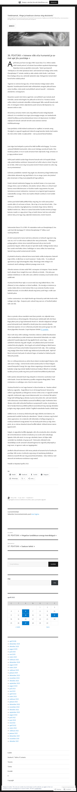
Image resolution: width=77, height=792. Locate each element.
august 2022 (13, 715)
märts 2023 (13, 696)
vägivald (43, 499)
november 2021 (14, 738)
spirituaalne (38, 499)
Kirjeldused (29, 497)
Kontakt (10, 771)
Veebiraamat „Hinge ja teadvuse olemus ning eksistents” (30, 15)
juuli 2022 (12, 717)
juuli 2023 (12, 688)
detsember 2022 (14, 704)
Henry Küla (13, 497)
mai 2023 (12, 691)
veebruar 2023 (14, 699)
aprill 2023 (12, 694)
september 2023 (14, 683)
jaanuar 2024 (13, 673)
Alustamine (54, 2)
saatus (33, 499)
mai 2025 (12, 654)
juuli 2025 (12, 652)
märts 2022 (13, 728)
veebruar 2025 (14, 660)
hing (9, 499)
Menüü (11, 26)
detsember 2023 (14, 675)
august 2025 (13, 649)
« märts (17, 627)
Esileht (10, 753)
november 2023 (14, 678)
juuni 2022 (12, 720)
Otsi (9, 579)
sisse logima (35, 514)
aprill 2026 (12, 641)
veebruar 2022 (14, 731)
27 (25, 623)
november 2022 (14, 707)
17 (54, 615)
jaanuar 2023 (13, 702)
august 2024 (13, 665)
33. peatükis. (45, 329)
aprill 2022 (12, 725)
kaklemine (23, 499)
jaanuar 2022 (13, 733)
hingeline (12, 499)
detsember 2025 (14, 644)
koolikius (28, 499)
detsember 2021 (14, 736)
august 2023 (13, 686)
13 (25, 615)
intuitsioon (18, 499)
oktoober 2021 (13, 741)
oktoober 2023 (14, 681)
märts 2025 (13, 657)
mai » (48, 627)
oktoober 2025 (14, 646)
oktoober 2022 (14, 710)
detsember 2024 (14, 662)
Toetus (10, 766)
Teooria (10, 762)
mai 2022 (12, 723)
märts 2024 (13, 667)
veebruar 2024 (14, 670)
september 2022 (14, 712)
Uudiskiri (53, 564)
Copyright (11, 780)
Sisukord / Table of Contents (17, 757)
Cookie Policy (37, 788)
